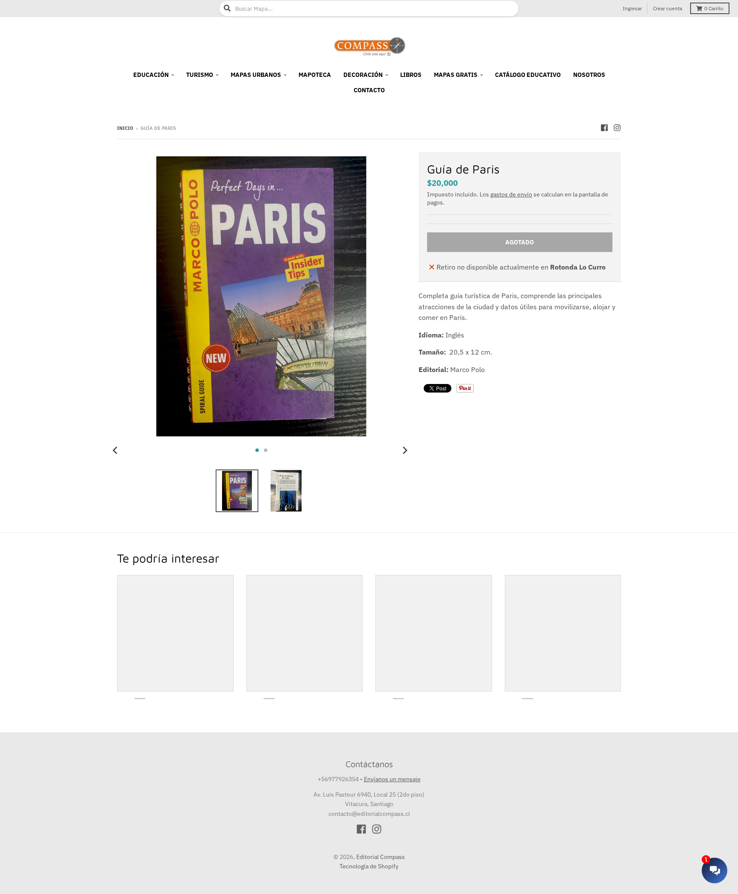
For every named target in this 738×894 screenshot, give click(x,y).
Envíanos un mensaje (392, 779)
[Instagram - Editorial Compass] (617, 128)
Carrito (713, 8)
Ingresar (632, 8)
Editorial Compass (380, 857)
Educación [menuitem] (151, 75)
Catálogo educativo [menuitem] (528, 75)
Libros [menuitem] (411, 75)
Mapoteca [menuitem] (315, 75)
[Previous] (116, 450)
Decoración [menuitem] (363, 75)
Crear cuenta (667, 8)
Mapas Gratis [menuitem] (455, 75)
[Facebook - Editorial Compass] (604, 128)
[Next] (404, 450)
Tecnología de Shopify (369, 866)
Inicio (125, 128)
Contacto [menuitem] (369, 90)
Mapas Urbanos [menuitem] (256, 75)
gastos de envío (511, 194)
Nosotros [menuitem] (589, 75)
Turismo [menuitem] (199, 75)
